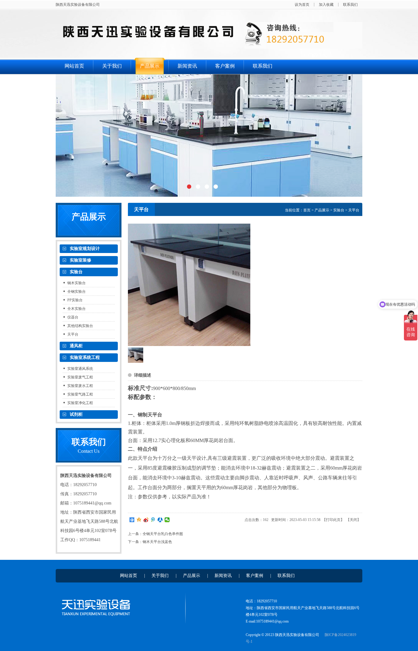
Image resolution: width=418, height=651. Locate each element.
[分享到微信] (167, 519)
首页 (307, 210)
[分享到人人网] (160, 519)
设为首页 (302, 4)
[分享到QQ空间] (139, 519)
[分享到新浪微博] (146, 519)
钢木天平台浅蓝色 (157, 542)
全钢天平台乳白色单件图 (163, 534)
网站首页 (74, 66)
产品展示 (149, 66)
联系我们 (350, 4)
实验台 (338, 210)
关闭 (353, 520)
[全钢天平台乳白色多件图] (135, 361)
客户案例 (225, 66)
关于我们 (112, 66)
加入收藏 (326, 4)
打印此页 (333, 520)
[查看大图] (189, 285)
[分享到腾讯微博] (153, 519)
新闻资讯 (187, 66)
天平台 (353, 210)
